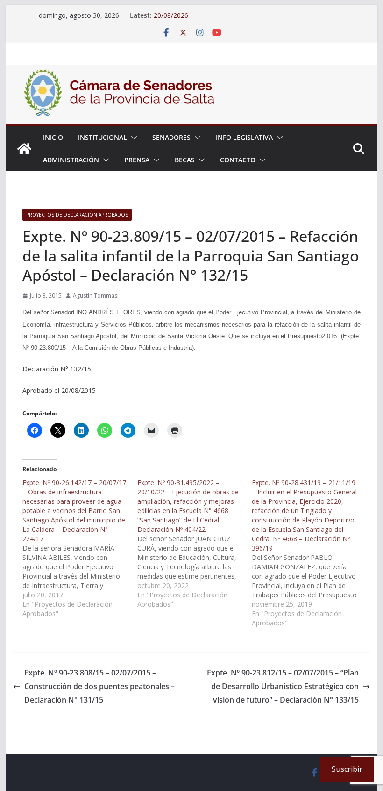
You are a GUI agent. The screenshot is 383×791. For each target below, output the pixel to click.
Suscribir (347, 769)
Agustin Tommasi (96, 295)
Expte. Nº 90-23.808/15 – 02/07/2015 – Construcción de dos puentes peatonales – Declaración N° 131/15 (99, 686)
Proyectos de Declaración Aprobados (77, 214)
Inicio (53, 137)
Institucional (102, 137)
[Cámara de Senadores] (24, 149)
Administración (71, 159)
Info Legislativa (244, 137)
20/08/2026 (171, 15)
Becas (185, 159)
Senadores (171, 137)
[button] (132, 137)
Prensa (136, 159)
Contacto (237, 159)
